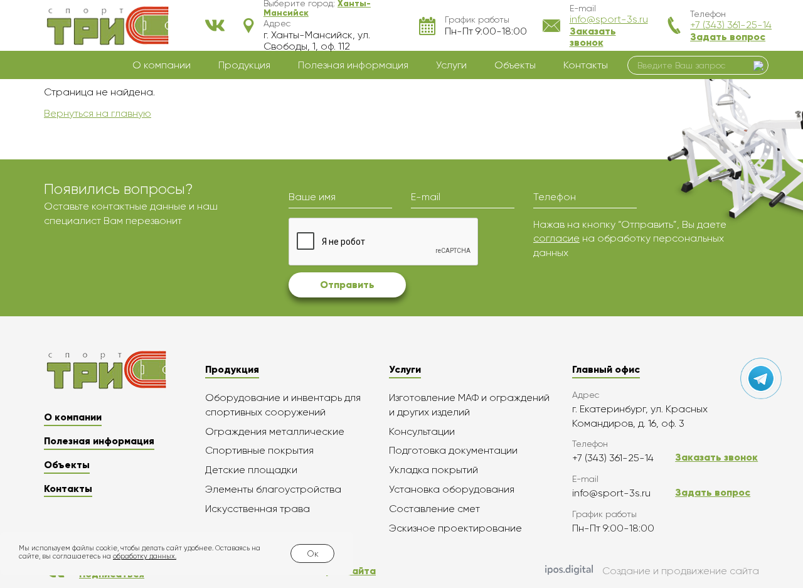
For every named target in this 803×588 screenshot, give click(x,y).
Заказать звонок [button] (593, 36)
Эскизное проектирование (455, 528)
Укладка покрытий (433, 470)
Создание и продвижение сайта (680, 571)
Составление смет (434, 509)
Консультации (422, 431)
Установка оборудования (451, 489)
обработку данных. (144, 556)
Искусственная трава (257, 509)
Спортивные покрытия (259, 450)
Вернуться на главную (97, 113)
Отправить (347, 285)
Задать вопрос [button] (727, 37)
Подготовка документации (453, 450)
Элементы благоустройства (273, 489)
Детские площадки (251, 470)
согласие (556, 238)
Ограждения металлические (274, 431)
